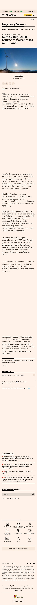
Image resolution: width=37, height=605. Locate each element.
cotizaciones (7, 541)
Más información (6, 383)
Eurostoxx (10, 498)
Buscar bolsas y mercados (11, 489)
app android (30, 541)
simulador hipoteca (18, 526)
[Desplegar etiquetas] (34, 375)
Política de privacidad (8, 588)
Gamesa (4, 375)
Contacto (4, 586)
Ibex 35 (5, 11)
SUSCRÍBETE (28, 15)
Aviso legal (10, 586)
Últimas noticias (8, 453)
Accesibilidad (17, 588)
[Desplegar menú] (3, 15)
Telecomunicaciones (12, 29)
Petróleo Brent (31, 11)
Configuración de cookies (28, 586)
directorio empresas (29, 533)
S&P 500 (16, 11)
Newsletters (30, 588)
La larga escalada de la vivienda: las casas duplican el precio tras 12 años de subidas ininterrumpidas (17, 466)
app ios (18, 541)
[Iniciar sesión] (34, 15)
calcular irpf (7, 526)
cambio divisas (18, 533)
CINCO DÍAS (18, 76)
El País (32, 19)
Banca (4, 29)
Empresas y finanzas (14, 24)
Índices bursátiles (19, 375)
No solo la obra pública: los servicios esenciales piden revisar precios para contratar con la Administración (17, 458)
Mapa (23, 588)
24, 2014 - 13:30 (18, 78)
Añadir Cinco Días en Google (12, 88)
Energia (22, 29)
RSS (26, 588)
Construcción (29, 29)
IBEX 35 (10, 375)
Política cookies (17, 586)
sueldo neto (29, 526)
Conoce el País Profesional (18, 548)
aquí (29, 388)
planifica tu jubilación (7, 534)
